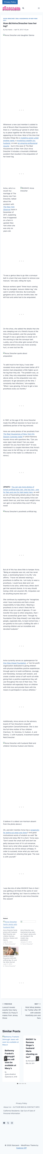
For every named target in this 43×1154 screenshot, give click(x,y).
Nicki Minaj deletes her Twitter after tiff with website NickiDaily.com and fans (33, 1011)
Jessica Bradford (10, 1074)
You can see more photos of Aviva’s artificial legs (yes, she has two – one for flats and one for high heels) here (21, 489)
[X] (8, 1123)
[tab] (17, 1083)
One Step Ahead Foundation (14, 663)
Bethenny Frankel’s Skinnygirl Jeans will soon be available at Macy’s (10, 1059)
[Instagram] (12, 1123)
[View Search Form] (23, 8)
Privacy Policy (10, 2)
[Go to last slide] (5, 1058)
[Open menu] (39, 8)
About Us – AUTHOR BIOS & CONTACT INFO (22, 1107)
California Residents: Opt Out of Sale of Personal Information (19, 1112)
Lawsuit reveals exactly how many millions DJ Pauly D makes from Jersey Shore (10, 1011)
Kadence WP (21, 1148)
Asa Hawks (8, 29)
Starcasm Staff (33, 1061)
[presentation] (11, 1041)
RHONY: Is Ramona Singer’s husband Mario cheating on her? (31, 1048)
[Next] (37, 1058)
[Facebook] (4, 1123)
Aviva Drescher (8, 18)
